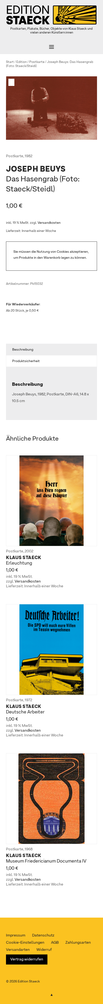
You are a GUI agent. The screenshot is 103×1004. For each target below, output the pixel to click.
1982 (28, 156)
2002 (29, 551)
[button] (12, 82)
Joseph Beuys (57, 62)
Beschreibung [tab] (22, 349)
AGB (55, 943)
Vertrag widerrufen (26, 959)
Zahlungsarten (78, 943)
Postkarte (37, 62)
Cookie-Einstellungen (25, 943)
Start (10, 62)
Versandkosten (49, 222)
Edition (21, 62)
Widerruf (44, 950)
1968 (29, 849)
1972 (28, 700)
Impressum (15, 935)
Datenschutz (43, 935)
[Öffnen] (51, 47)
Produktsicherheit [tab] (26, 361)
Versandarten (18, 950)
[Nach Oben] (51, 994)
